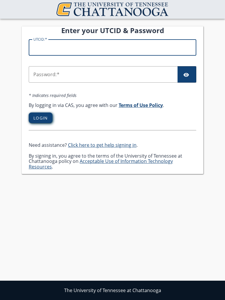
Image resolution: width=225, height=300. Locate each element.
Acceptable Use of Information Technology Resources (101, 164)
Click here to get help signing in (102, 145)
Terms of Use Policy (141, 105)
